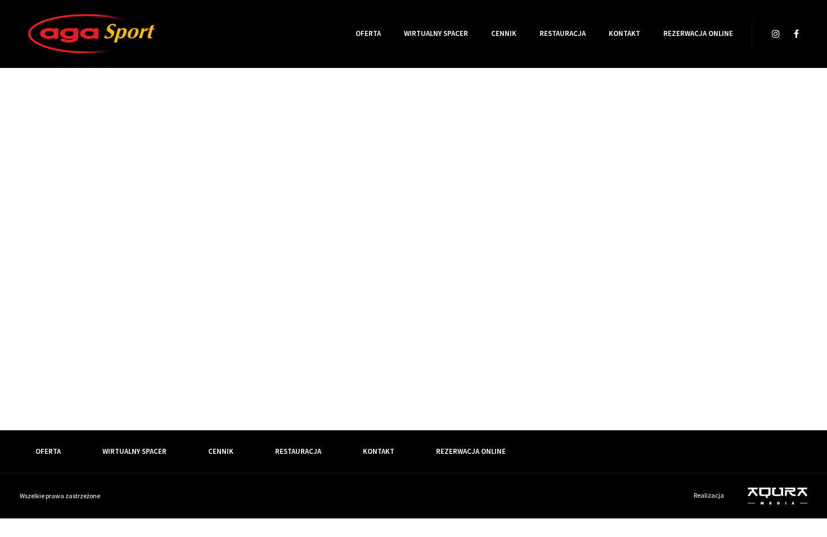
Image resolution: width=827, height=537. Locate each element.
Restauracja (563, 33)
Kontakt (624, 33)
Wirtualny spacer (436, 33)
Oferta (368, 33)
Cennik (503, 33)
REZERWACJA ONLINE (698, 33)
